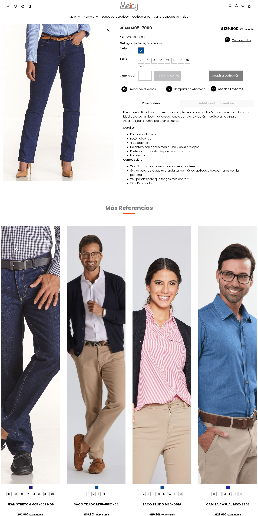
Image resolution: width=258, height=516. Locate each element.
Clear (141, 66)
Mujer (141, 43)
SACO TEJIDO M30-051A (162, 504)
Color (124, 48)
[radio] (141, 50)
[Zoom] (108, 30)
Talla (124, 58)
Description (151, 103)
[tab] (151, 103)
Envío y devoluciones (142, 89)
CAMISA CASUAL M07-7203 (228, 504)
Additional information (216, 103)
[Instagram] (15, 6)
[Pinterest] (23, 6)
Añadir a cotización (225, 76)
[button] (242, 40)
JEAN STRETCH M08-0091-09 (30, 504)
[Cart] (249, 6)
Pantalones (154, 43)
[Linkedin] (30, 6)
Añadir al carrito (168, 76)
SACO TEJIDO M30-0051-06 (96, 504)
